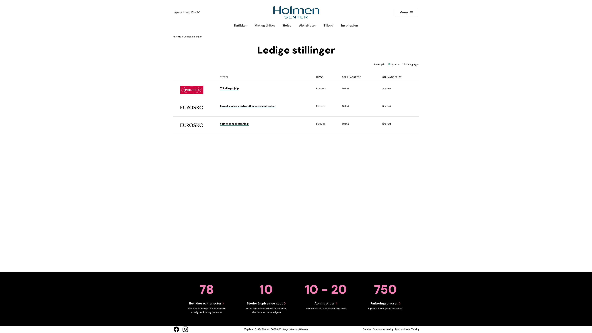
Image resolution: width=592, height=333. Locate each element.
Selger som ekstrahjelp (234, 123)
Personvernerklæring (382, 329)
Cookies (367, 329)
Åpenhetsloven (402, 329)
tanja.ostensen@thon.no (295, 329)
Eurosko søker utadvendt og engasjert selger (248, 106)
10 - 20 (187, 12)
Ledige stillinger (193, 36)
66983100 (276, 329)
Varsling (415, 329)
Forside (177, 36)
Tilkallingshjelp (229, 88)
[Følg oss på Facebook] (176, 329)
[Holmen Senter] (296, 12)
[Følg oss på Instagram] (185, 329)
